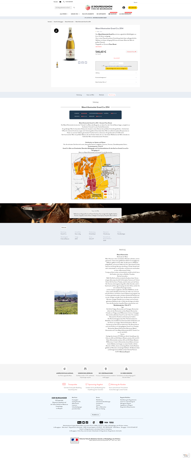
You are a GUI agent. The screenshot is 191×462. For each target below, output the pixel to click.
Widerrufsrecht (75, 403)
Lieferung (97, 73)
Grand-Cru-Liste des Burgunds (127, 402)
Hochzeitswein (99, 403)
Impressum (74, 405)
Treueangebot (75, 400)
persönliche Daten (76, 409)
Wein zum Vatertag (100, 409)
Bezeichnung (112, 95)
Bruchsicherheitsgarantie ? (101, 77)
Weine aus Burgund (124, 352)
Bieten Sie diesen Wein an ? (101, 82)
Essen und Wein (90, 95)
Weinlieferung (99, 400)
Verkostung (79, 95)
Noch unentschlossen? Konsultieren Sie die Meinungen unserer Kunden (118, 389)
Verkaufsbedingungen (77, 407)
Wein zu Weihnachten (101, 407)
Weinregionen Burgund (125, 403)
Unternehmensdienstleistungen (103, 402)
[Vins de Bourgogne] (98, 7)
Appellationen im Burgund (126, 405)
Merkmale (101, 95)
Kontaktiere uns (95, 414)
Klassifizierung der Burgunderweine (128, 400)
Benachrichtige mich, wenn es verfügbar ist (116, 68)
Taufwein (98, 405)
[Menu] (189, 454)
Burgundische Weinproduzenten (127, 407)
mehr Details (99, 46)
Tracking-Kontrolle (76, 402)
